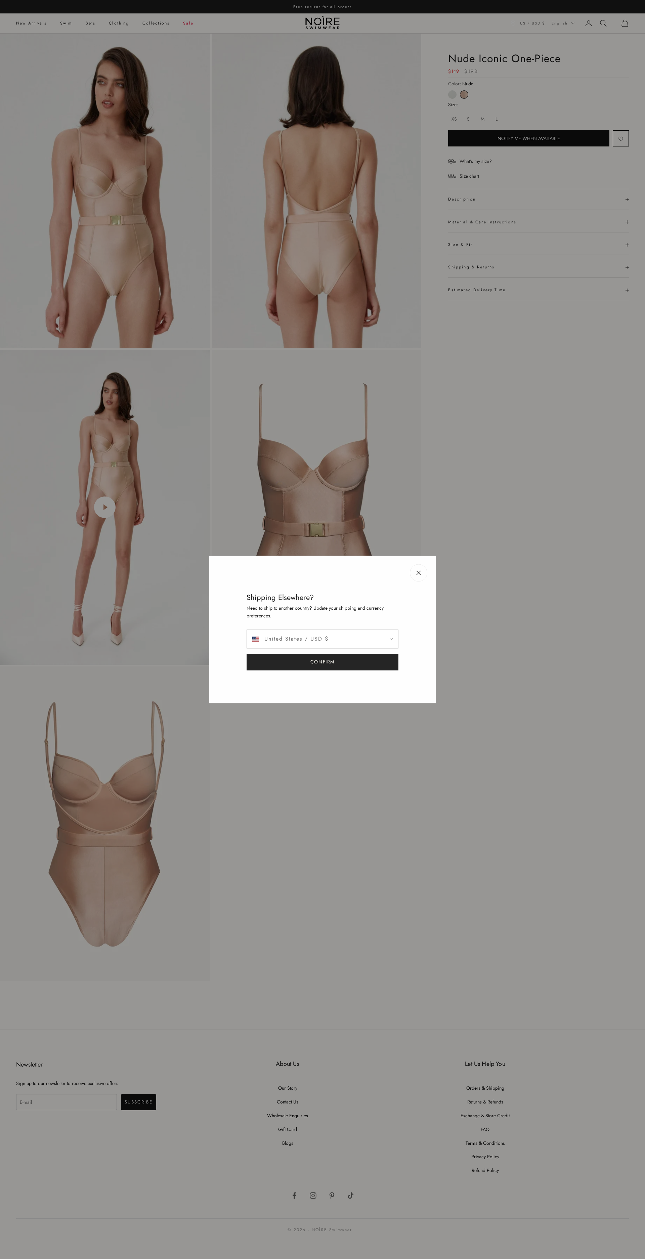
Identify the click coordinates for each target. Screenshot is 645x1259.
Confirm (322, 662)
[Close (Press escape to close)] (418, 572)
